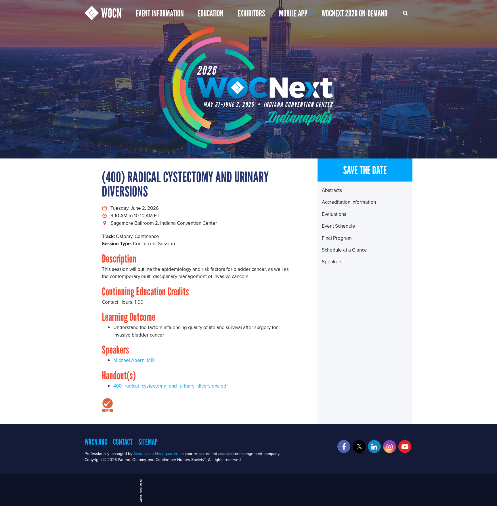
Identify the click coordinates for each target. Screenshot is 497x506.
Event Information (160, 13)
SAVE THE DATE (365, 170)
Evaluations (334, 214)
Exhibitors (252, 13)
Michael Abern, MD (133, 360)
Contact (123, 442)
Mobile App (294, 13)
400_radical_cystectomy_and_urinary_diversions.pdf (170, 385)
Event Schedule (338, 225)
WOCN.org (96, 442)
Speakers (332, 261)
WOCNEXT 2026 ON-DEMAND (354, 13)
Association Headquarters (156, 453)
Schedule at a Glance (344, 249)
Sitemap (148, 442)
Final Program (337, 238)
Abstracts (332, 190)
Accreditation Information (349, 202)
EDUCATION (211, 13)
